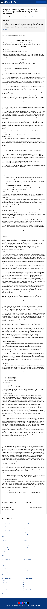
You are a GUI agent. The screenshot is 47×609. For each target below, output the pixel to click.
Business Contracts (11, 4)
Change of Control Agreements (30, 16)
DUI (24, 529)
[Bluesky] (26, 603)
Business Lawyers (6, 525)
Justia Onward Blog (28, 590)
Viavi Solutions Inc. (20, 4)
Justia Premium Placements (30, 584)
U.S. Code (4, 563)
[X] (28, 603)
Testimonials (26, 592)
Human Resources (17, 16)
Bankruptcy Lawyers (6, 523)
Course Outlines (27, 548)
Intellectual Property (6, 548)
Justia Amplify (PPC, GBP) (29, 588)
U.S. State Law (27, 559)
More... (3, 536)
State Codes (26, 563)
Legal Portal (15, 605)
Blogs (25, 551)
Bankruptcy (26, 523)
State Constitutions (28, 561)
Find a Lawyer (5, 521)
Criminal (25, 525)
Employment (5, 546)
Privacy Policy (38, 605)
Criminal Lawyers (6, 527)
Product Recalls (5, 586)
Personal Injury (27, 534)
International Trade (6, 549)
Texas (25, 572)
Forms (5, 4)
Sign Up (43, 1)
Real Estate (4, 551)
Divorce (25, 527)
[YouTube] (19, 603)
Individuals (26, 521)
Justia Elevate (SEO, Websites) (30, 586)
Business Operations (6, 544)
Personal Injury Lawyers (7, 534)
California (26, 567)
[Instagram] (22, 603)
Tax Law (4, 553)
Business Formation (6, 542)
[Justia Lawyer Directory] (29, 603)
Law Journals (26, 549)
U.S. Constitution (5, 561)
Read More (6, 29)
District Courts (5, 571)
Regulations (4, 565)
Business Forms (5, 584)
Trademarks (4, 590)
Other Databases (6, 578)
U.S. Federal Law (6, 559)
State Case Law (27, 565)
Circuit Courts (5, 569)
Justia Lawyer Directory (29, 582)
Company (21, 605)
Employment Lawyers (7, 529)
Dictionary (26, 542)
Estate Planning (27, 530)
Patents (3, 588)
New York (26, 571)
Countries (4, 592)
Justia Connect (8, 605)
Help (25, 605)
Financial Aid (26, 546)
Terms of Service (30, 605)
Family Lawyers (5, 532)
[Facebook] (21, 603)
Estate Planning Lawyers (7, 530)
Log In (38, 1)
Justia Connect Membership (30, 580)
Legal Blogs (4, 582)
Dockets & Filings (6, 572)
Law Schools (27, 540)
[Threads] (24, 603)
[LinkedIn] (17, 603)
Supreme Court (5, 567)
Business (4, 540)
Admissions (26, 544)
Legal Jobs (4, 580)
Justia (2, 4)
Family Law (26, 532)
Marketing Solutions (29, 578)
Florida (25, 569)
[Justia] (10, 2)
